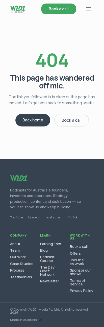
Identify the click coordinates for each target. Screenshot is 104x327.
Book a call (59, 9)
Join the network (77, 261)
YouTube (16, 217)
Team (15, 250)
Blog (44, 250)
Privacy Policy (81, 290)
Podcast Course (47, 258)
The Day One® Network (47, 271)
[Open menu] (88, 9)
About (15, 243)
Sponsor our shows (80, 272)
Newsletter (49, 281)
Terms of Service (77, 282)
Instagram (54, 217)
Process (17, 270)
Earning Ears (50, 243)
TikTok (73, 217)
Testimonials (21, 277)
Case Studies (21, 263)
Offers (75, 253)
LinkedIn (34, 217)
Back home (32, 120)
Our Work (18, 256)
